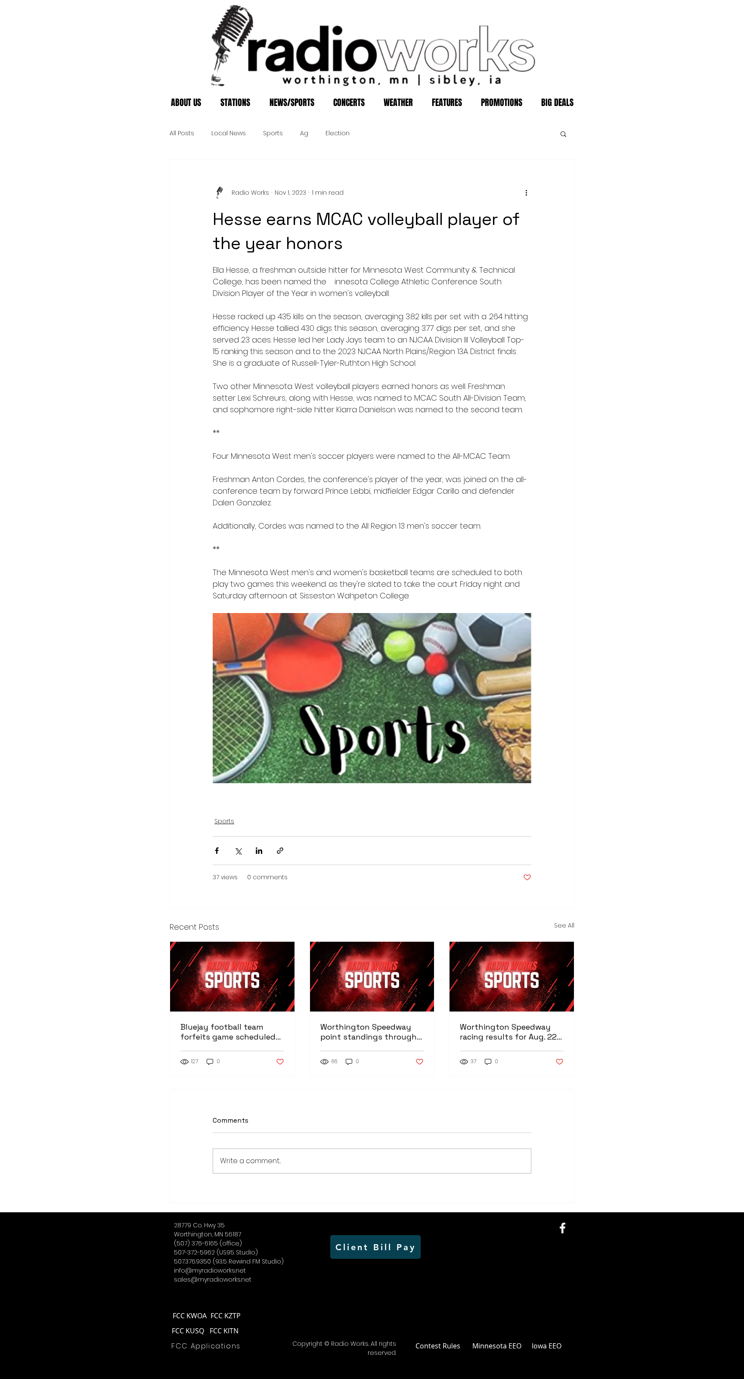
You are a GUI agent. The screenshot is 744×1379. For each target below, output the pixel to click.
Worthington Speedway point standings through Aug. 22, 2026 (368, 1032)
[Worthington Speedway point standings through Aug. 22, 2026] (372, 977)
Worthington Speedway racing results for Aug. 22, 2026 (509, 1032)
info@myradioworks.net (210, 1270)
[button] (563, 133)
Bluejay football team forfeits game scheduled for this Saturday (228, 1032)
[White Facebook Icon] (562, 1228)
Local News (228, 133)
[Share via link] (280, 851)
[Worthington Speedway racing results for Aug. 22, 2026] (512, 977)
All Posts (182, 133)
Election (338, 133)
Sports (273, 133)
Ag (304, 133)
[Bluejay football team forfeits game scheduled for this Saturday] (232, 977)
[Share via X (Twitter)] (238, 851)
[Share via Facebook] (217, 851)
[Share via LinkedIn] (259, 851)
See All (564, 925)
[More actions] (526, 192)
